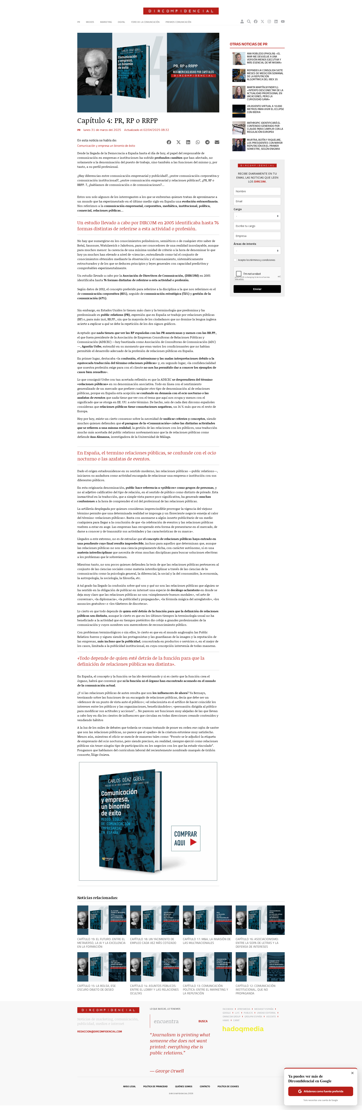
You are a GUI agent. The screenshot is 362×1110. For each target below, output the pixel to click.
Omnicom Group (231, 1016)
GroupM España (253, 1016)
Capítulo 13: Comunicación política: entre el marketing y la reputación (205, 989)
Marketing (106, 22)
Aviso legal (129, 1086)
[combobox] (172, 1021)
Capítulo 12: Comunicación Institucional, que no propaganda (255, 989)
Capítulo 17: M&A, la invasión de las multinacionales (207, 941)
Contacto (205, 1086)
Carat (236, 1020)
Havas (226, 1020)
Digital (121, 22)
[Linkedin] (276, 21)
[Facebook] (256, 21)
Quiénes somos (183, 1086)
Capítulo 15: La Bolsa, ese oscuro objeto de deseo (96, 987)
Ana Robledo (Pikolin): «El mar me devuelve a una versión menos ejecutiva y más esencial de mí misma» (264, 58)
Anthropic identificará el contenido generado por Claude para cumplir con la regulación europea (265, 127)
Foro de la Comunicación (145, 22)
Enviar (257, 289)
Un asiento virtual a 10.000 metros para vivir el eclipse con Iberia (265, 109)
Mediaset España (263, 1009)
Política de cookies (228, 1086)
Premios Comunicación (178, 22)
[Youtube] (283, 21)
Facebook (228, 1009)
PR (78, 22)
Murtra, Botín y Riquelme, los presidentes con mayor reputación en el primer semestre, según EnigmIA (265, 144)
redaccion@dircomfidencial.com (99, 1031)
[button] (169, 142)
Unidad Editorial (266, 1013)
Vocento (271, 1016)
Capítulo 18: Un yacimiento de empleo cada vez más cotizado (153, 941)
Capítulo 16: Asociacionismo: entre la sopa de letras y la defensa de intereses (257, 942)
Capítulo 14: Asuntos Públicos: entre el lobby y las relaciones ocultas (154, 989)
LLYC (237, 1013)
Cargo (238, 209)
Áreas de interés (245, 244)
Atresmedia (243, 1009)
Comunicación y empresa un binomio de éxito (106, 145)
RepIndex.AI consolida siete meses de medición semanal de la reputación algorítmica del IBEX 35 (265, 75)
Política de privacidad (155, 1086)
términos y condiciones (262, 260)
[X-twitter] (262, 21)
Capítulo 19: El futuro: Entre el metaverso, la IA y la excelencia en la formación (101, 942)
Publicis (248, 1013)
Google (227, 1013)
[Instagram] (269, 21)
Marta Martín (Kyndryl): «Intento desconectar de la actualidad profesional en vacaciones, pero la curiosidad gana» (265, 93)
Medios (90, 22)
